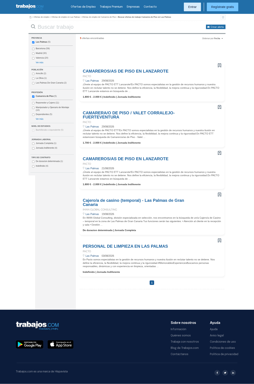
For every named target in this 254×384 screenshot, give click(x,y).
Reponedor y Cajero (45, 102)
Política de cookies (222, 348)
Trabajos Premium (111, 6)
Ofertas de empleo (41, 17)
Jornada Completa (46, 143)
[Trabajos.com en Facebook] (217, 373)
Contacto (150, 6)
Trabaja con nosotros (185, 341)
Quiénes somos (181, 335)
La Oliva (40, 78)
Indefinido (42, 166)
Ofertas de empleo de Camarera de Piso (99, 17)
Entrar (192, 7)
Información (178, 329)
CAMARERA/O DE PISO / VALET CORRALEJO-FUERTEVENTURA (129, 115)
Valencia (40, 58)
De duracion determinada (49, 161)
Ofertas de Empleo (83, 6)
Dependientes (42, 114)
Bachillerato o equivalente (49, 130)
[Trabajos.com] (30, 9)
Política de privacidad (224, 354)
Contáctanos (179, 354)
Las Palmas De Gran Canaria (49, 83)
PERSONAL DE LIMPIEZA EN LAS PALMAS (125, 246)
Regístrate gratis (222, 7)
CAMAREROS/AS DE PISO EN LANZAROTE (125, 71)
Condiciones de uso (223, 341)
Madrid (39, 53)
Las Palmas (41, 42)
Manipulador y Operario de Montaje (52, 107)
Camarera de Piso (45, 96)
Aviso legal (217, 335)
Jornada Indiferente (46, 148)
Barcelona (40, 48)
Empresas (133, 6)
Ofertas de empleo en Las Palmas (65, 17)
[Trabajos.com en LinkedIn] (233, 373)
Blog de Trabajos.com (185, 348)
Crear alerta (217, 26)
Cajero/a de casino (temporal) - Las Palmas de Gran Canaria (133, 202)
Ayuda (214, 329)
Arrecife (39, 73)
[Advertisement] (145, 53)
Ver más (39, 62)
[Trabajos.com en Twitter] (225, 373)
